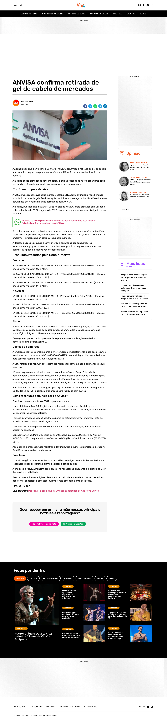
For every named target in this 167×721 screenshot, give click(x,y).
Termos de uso (90, 707)
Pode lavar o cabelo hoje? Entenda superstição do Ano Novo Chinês (63, 490)
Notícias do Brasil (99, 14)
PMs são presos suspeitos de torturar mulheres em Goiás (134, 305)
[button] (85, 106)
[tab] (20, 578)
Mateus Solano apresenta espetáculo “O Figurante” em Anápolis (69, 595)
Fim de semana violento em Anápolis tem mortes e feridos (134, 297)
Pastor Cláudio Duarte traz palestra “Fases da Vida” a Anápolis (33, 636)
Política (117, 14)
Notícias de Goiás (76, 14)
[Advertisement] (83, 51)
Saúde (143, 14)
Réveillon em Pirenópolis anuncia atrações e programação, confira (117, 595)
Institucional (20, 707)
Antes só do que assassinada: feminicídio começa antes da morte (140, 182)
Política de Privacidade (70, 707)
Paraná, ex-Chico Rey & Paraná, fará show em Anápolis (71, 635)
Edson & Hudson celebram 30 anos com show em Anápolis (70, 615)
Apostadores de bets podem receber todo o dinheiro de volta (140, 167)
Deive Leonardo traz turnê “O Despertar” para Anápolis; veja (115, 636)
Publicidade (51, 707)
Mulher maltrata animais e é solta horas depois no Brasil (139, 196)
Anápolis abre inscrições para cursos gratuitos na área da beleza (134, 277)
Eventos (131, 14)
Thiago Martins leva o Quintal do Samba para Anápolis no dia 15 (117, 615)
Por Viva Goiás (27, 102)
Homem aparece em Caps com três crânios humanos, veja (134, 313)
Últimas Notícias (29, 14)
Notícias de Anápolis (52, 14)
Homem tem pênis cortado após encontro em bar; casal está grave (133, 288)
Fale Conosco (36, 707)
